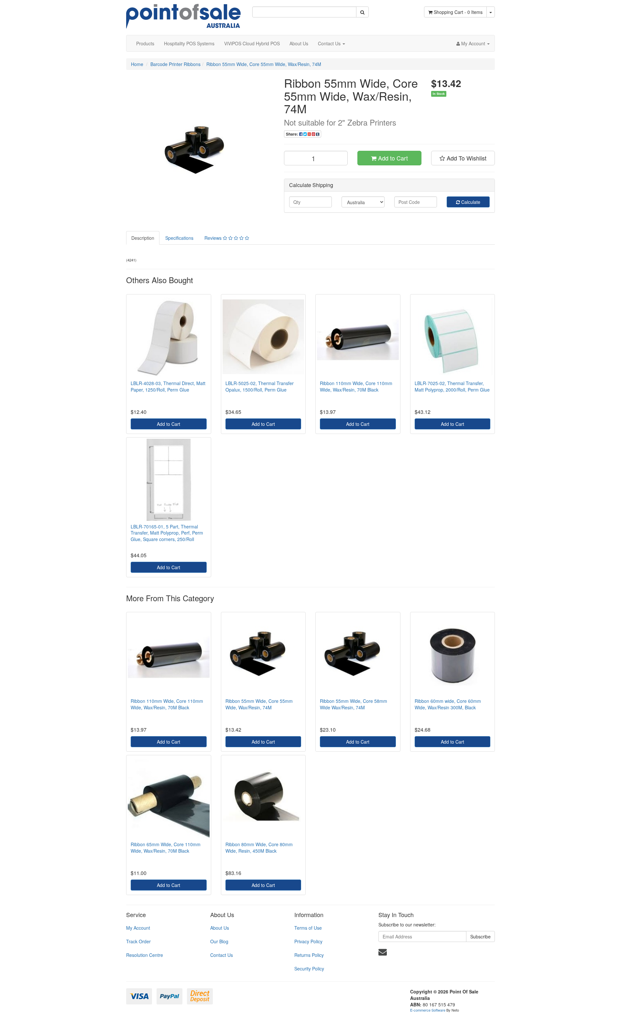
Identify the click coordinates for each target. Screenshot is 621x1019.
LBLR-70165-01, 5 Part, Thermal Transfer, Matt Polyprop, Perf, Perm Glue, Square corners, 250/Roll (167, 532)
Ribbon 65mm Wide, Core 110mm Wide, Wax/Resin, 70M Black (166, 847)
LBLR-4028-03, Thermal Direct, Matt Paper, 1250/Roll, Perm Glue (168, 386)
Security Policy (309, 968)
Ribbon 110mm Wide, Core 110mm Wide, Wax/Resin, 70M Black (356, 386)
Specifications (179, 238)
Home (137, 64)
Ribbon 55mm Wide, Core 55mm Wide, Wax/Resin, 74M (263, 64)
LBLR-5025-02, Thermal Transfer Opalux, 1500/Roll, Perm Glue (259, 386)
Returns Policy (309, 955)
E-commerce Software (427, 1010)
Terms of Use (308, 928)
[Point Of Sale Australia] (183, 13)
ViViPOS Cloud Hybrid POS (252, 43)
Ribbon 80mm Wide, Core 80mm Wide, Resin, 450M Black (259, 847)
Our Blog (219, 941)
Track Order (138, 941)
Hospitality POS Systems (189, 43)
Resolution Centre (144, 955)
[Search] (362, 11)
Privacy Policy (308, 941)
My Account (138, 928)
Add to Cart (392, 158)
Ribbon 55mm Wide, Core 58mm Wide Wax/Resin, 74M (353, 704)
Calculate (470, 202)
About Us (298, 43)
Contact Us (330, 43)
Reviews (213, 238)
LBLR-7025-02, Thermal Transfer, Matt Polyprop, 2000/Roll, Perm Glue (452, 386)
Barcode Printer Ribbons (175, 64)
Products (145, 43)
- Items (458, 12)
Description (142, 238)
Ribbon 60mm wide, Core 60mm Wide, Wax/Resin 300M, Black (448, 704)
